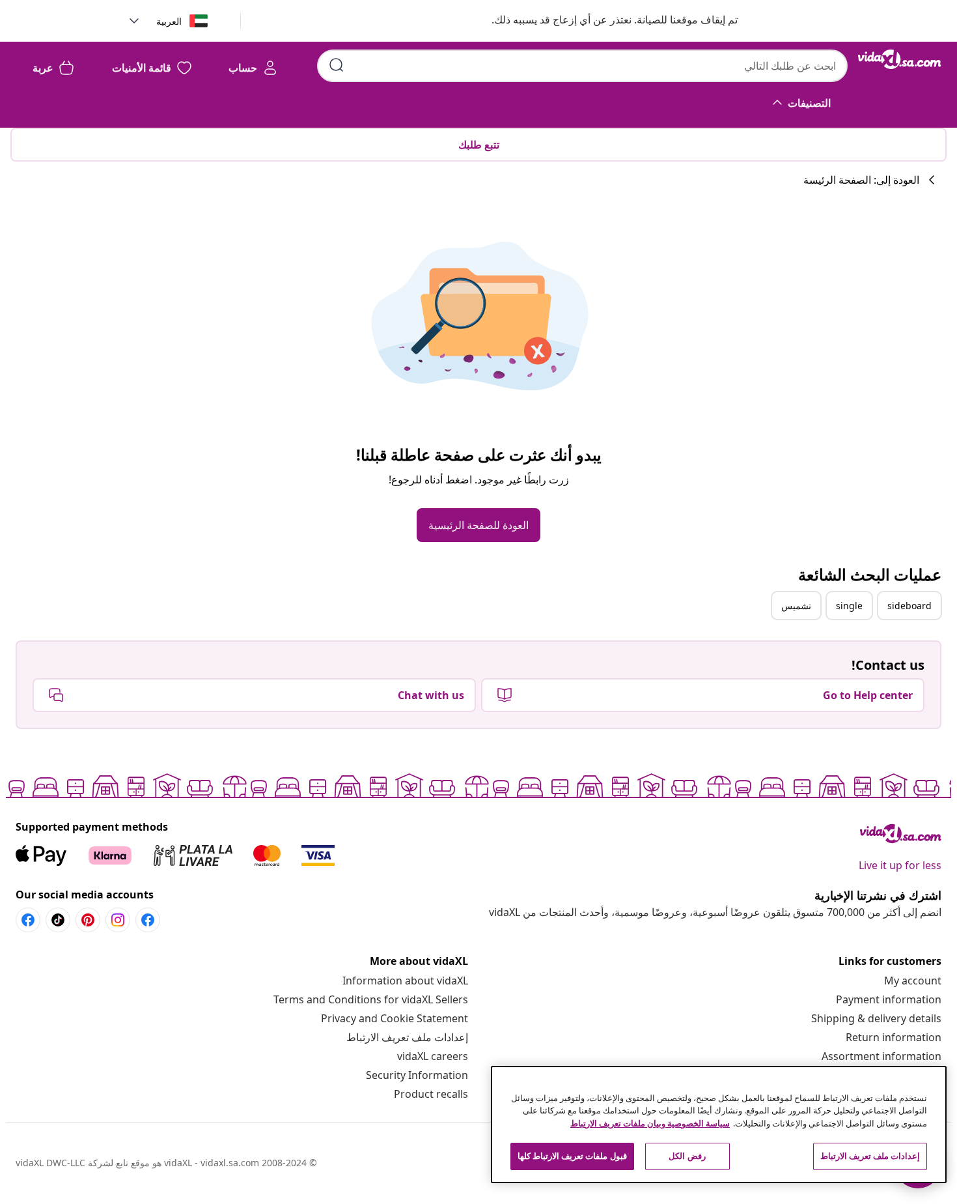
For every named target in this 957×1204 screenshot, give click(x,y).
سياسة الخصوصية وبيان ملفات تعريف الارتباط (650, 1123)
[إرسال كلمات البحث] (336, 65)
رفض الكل (687, 1156)
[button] (601, 21)
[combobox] (582, 66)
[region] (719, 1124)
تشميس (796, 605)
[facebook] (147, 919)
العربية (169, 21)
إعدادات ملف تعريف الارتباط (407, 1037)
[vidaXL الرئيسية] (899, 59)
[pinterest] (87, 919)
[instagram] (117, 919)
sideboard (909, 605)
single (849, 605)
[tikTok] (57, 919)
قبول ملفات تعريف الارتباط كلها (572, 1156)
